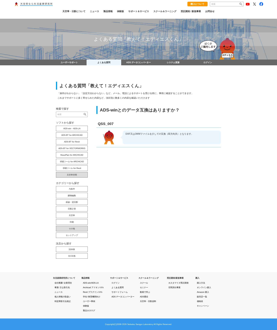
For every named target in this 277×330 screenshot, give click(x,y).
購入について (197, 4)
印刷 (72, 222)
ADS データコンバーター (138, 62)
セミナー (144, 287)
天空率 (72, 215)
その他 (72, 228)
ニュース (59, 292)
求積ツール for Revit (72, 168)
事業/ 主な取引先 (62, 287)
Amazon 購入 (203, 292)
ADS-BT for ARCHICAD (72, 135)
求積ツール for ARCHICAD (72, 161)
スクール (144, 283)
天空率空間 (72, 175)
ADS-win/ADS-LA (91, 283)
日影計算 (72, 209)
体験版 (86, 306)
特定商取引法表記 (63, 301)
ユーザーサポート (69, 62)
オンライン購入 (204, 287)
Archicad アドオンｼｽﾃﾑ (93, 287)
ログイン (207, 62)
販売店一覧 (202, 296)
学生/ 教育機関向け (91, 296)
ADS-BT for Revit (72, 142)
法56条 (72, 249)
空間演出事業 (174, 287)
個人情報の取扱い (63, 296)
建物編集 (72, 195)
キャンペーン (203, 306)
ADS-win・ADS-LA (71, 128)
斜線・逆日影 (72, 202)
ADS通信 (144, 296)
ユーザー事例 (89, 301)
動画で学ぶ (145, 292)
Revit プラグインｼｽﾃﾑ (92, 292)
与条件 (72, 189)
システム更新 (173, 62)
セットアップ (72, 235)
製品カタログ (89, 310)
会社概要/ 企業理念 (63, 283)
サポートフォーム (120, 292)
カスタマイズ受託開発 (178, 283)
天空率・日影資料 (148, 301)
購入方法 (201, 283)
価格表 (200, 301)
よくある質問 (103, 62)
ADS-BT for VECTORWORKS (71, 148)
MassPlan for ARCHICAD (71, 155)
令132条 (72, 256)
